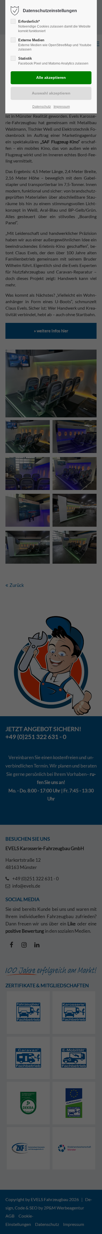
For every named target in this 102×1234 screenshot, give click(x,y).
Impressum (62, 107)
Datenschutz (41, 107)
